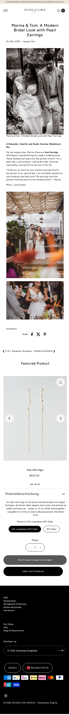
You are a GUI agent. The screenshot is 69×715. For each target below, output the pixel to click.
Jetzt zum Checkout (33, 571)
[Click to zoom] (60, 382)
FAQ (5, 627)
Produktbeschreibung (22, 494)
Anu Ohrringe (35, 469)
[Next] (60, 418)
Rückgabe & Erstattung (14, 604)
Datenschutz (9, 601)
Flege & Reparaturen (13, 630)
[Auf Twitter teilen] (38, 334)
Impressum (8, 610)
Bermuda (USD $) (39, 667)
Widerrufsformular (12, 607)
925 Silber (52, 529)
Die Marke (8, 624)
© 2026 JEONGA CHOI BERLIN (19, 703)
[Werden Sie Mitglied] (61, 650)
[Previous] (9, 418)
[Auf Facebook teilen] (32, 334)
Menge (35, 540)
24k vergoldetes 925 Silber (25, 529)
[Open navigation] (6, 10)
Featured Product (35, 363)
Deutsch (12, 667)
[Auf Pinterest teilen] (45, 334)
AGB (5, 597)
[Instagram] (5, 696)
